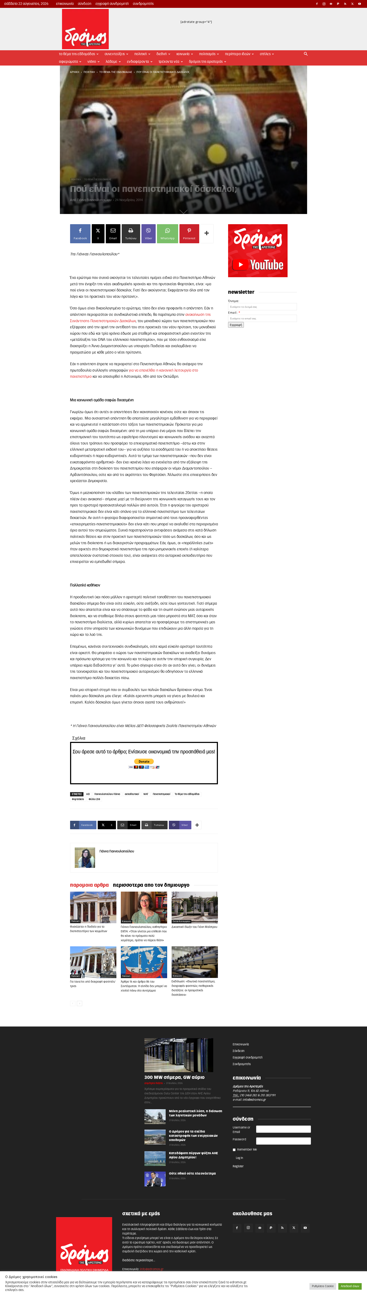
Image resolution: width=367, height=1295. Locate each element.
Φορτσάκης (78, 799)
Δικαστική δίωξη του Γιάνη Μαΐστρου (194, 927)
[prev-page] (72, 1003)
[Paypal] (338, 4)
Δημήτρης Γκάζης (153, 1083)
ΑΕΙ (88, 794)
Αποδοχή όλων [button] (350, 1286)
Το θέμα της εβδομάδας (77, 54)
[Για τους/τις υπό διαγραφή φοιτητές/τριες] (93, 962)
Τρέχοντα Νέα (169, 61)
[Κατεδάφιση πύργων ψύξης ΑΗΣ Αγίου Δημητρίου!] (155, 1158)
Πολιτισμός (207, 54)
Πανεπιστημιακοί (161, 794)
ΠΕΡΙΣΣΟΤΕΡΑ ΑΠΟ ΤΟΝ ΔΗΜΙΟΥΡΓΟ (151, 885)
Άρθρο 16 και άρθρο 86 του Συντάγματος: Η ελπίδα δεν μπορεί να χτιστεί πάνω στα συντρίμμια (144, 986)
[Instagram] (324, 4)
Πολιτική (140, 54)
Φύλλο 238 (94, 799)
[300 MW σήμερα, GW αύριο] (183, 1055)
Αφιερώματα (68, 61)
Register (238, 1166)
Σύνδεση (85, 4)
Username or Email (241, 1130)
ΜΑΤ (146, 794)
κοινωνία (126, 921)
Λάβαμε (111, 61)
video (92, 61)
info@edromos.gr (254, 1099)
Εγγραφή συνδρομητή (112, 4)
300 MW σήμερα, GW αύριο (174, 1077)
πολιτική (89, 72)
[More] (207, 233)
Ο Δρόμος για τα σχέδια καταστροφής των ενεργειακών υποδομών (193, 1136)
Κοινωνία (183, 54)
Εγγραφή (236, 325)
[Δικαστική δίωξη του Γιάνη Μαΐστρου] (195, 907)
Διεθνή (162, 54)
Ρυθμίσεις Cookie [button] (323, 1286)
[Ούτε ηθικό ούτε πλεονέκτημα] (155, 1179)
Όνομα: (233, 301)
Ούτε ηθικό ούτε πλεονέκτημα (192, 1173)
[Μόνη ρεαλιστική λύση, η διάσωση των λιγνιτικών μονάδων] (155, 1116)
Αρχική (74, 72)
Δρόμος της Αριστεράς (206, 61)
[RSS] (345, 4)
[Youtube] (359, 4)
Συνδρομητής (143, 4)
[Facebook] (317, 4)
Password (239, 1139)
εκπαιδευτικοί (132, 794)
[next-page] (79, 1003)
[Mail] (331, 4)
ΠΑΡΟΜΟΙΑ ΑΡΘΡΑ (89, 885)
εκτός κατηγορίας (181, 921)
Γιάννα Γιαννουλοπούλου (94, 200)
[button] (306, 54)
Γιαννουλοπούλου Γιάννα (107, 794)
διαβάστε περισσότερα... (138, 1260)
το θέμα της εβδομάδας (115, 72)
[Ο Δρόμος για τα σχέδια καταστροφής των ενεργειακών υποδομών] (155, 1137)
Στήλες (265, 54)
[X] (352, 4)
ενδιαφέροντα (138, 61)
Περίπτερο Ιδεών (238, 54)
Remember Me (247, 1149)
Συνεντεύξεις (115, 54)
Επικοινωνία (65, 4)
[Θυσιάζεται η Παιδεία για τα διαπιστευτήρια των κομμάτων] (93, 907)
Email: (234, 312)
